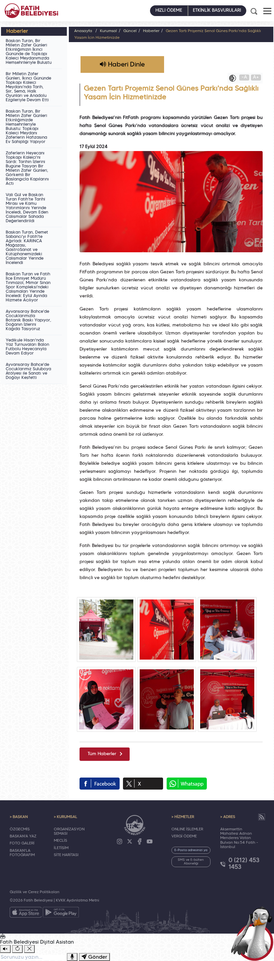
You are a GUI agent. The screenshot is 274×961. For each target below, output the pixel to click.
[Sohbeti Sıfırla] (17, 949)
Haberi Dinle (125, 65)
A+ (256, 77)
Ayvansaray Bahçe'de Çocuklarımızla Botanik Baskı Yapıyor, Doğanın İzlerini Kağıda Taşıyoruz (28, 320)
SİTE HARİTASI (66, 855)
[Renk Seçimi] (234, 78)
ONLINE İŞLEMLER (187, 829)
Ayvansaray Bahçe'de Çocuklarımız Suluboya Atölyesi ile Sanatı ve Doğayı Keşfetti (28, 371)
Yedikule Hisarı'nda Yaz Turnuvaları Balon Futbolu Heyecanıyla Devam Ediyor (27, 347)
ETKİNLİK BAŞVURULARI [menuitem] (217, 10)
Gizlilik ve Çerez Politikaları (34, 892)
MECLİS (60, 840)
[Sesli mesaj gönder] (72, 957)
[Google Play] (61, 913)
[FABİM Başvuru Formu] (254, 933)
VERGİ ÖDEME (184, 836)
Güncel (130, 31)
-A (244, 77)
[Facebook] (140, 842)
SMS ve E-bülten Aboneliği (191, 861)
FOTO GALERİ (22, 843)
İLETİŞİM (61, 848)
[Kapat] (29, 949)
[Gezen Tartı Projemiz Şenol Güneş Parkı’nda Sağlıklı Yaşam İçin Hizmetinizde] (106, 629)
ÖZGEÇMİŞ (20, 829)
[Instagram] (120, 842)
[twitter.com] (143, 784)
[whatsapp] (186, 784)
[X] (130, 842)
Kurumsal (108, 31)
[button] (267, 11)
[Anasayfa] (31, 10)
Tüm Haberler (102, 754)
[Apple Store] (26, 913)
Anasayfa (83, 31)
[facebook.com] (100, 784)
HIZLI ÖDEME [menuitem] (168, 10)
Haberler (151, 31)
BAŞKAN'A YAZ (23, 836)
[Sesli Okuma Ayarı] (5, 949)
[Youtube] (150, 842)
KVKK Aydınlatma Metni (77, 900)
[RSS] (261, 817)
